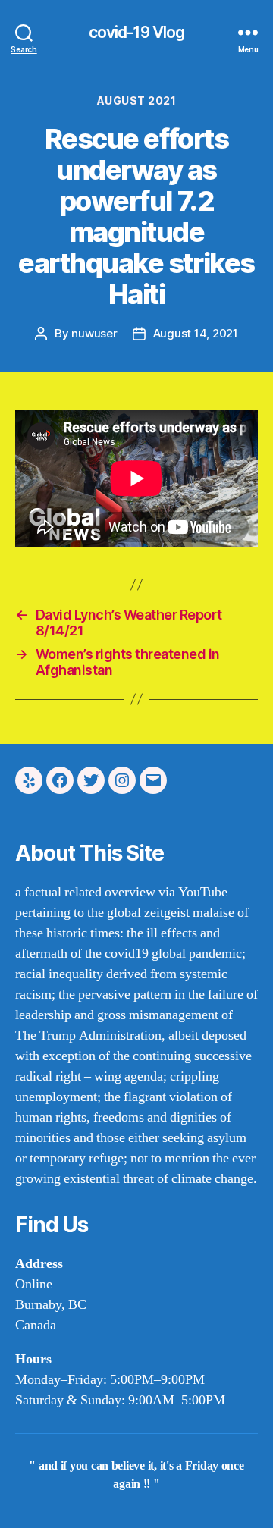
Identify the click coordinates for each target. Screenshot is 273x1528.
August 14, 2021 (195, 333)
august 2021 (137, 100)
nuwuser (94, 333)
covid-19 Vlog (137, 32)
